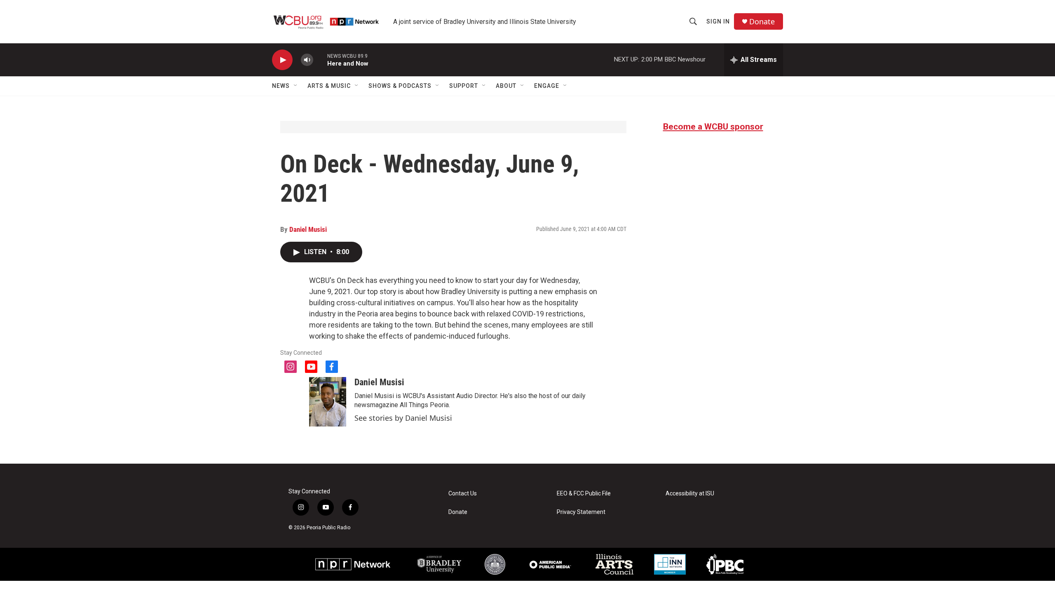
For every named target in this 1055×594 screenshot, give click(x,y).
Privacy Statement (581, 512)
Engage (546, 85)
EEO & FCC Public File (584, 493)
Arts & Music (329, 85)
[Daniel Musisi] (327, 402)
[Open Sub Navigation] (296, 85)
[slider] (320, 59)
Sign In (718, 21)
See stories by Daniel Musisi (403, 418)
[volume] (307, 60)
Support (463, 85)
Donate (762, 21)
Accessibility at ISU (690, 493)
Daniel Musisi (308, 229)
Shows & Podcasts (399, 85)
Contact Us (462, 493)
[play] (282, 60)
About (506, 85)
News (281, 85)
